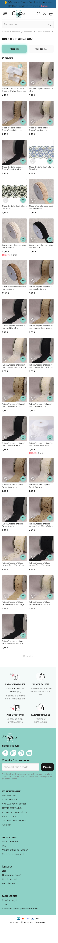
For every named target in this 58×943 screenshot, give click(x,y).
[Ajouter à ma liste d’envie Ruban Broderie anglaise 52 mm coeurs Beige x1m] (5, 398)
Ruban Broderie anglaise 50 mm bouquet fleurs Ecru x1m (14, 366)
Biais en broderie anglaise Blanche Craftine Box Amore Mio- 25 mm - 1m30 (14, 90)
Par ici (44, 6)
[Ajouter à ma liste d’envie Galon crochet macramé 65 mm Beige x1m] (33, 200)
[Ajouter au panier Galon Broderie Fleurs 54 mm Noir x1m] (23, 200)
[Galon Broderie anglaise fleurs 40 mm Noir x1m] (14, 152)
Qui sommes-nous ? (12, 875)
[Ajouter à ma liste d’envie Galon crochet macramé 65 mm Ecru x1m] (5, 239)
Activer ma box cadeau (14, 812)
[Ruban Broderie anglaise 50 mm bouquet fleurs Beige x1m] (41, 311)
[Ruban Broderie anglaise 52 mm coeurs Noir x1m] (14, 428)
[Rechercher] (49, 24)
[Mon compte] (44, 14)
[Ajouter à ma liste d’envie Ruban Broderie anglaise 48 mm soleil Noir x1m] (5, 320)
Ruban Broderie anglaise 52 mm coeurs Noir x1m (13, 444)
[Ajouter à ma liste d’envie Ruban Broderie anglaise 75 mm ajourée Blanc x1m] (33, 437)
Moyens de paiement (13, 854)
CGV (4, 904)
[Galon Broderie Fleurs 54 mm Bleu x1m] (41, 152)
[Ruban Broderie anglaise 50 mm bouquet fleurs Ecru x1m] (14, 350)
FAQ (4, 845)
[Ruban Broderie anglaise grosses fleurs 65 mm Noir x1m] (41, 548)
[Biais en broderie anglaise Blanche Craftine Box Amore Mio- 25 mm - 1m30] (14, 74)
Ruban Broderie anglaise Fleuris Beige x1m (12, 486)
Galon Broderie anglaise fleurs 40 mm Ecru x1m (39, 129)
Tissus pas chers (9, 816)
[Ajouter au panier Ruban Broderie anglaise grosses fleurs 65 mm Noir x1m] (50, 557)
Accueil (5, 32)
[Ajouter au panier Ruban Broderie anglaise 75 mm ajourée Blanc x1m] (50, 437)
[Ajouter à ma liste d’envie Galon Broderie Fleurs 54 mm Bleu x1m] (33, 161)
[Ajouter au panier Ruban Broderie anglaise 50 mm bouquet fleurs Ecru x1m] (23, 359)
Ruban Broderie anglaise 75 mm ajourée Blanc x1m (40, 444)
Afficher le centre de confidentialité (20, 908)
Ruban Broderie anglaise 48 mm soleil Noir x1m (13, 327)
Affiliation (6, 824)
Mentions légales (10, 900)
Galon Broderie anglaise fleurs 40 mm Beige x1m (12, 129)
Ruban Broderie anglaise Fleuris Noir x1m (12, 525)
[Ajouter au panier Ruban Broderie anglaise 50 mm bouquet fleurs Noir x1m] (50, 359)
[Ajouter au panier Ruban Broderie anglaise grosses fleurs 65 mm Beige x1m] (50, 518)
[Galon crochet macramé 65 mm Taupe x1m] (14, 272)
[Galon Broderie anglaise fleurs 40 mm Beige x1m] (14, 113)
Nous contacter (10, 841)
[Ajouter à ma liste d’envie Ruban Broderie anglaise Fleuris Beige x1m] (5, 479)
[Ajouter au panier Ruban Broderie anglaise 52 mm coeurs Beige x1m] (23, 398)
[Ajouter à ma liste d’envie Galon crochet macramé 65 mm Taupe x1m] (5, 281)
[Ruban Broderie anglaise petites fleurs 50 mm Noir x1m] (14, 626)
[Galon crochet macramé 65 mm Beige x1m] (41, 191)
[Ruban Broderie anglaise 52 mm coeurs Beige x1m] (14, 389)
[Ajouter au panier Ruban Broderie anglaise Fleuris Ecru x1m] (50, 479)
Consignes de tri (10, 879)
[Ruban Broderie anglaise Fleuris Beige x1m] (14, 470)
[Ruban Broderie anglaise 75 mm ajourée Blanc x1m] (41, 428)
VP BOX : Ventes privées (14, 803)
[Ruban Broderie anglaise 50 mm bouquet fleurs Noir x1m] (41, 350)
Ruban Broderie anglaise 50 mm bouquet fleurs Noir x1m (41, 366)
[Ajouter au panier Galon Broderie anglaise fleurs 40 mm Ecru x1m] (50, 122)
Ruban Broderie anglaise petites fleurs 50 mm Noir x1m (12, 643)
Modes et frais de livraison (15, 850)
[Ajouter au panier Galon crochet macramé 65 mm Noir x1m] (50, 239)
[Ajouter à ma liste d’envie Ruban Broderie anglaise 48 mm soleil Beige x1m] (33, 281)
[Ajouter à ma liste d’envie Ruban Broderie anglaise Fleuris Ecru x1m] (33, 479)
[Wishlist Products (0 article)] (38, 14)
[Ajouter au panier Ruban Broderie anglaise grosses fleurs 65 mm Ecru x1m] (23, 557)
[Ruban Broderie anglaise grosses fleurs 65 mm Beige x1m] (41, 509)
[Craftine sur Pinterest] (21, 753)
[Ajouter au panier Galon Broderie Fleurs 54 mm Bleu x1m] (50, 161)
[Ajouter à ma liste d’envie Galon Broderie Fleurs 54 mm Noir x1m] (5, 200)
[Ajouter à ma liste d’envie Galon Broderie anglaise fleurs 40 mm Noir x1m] (5, 161)
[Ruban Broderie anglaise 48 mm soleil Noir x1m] (14, 311)
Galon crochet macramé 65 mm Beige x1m (41, 207)
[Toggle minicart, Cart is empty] (51, 14)
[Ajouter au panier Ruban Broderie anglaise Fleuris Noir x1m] (23, 518)
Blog (4, 870)
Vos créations (8, 795)
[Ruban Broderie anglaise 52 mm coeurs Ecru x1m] (41, 389)
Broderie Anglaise (43, 32)
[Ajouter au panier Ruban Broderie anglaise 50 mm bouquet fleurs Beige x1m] (50, 320)
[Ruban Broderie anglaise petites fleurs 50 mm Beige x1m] (14, 587)
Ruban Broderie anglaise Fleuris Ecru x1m (39, 486)
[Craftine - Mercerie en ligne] (18, 14)
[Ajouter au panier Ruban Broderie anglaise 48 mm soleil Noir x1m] (23, 320)
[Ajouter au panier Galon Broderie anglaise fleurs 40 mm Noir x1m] (23, 161)
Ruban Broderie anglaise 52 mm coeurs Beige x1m (13, 405)
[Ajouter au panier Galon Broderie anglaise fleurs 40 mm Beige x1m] (23, 122)
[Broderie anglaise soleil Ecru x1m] (41, 74)
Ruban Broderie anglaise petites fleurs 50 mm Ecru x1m (39, 604)
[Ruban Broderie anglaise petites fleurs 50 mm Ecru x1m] (41, 587)
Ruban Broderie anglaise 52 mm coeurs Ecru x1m (40, 405)
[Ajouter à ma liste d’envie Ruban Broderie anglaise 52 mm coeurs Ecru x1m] (33, 398)
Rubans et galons (25, 32)
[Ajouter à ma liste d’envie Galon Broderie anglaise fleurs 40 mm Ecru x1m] (33, 122)
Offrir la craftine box (12, 808)
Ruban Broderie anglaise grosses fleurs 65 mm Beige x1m (40, 526)
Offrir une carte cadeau (14, 820)
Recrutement (8, 883)
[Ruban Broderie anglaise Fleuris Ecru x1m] (41, 470)
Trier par (39, 49)
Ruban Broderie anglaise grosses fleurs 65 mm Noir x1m (40, 565)
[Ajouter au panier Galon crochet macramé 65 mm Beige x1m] (50, 200)
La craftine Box (9, 799)
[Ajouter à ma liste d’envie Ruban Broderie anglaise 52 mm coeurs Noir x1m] (5, 437)
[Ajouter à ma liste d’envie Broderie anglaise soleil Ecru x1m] (33, 83)
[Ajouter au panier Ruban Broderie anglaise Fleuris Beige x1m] (23, 479)
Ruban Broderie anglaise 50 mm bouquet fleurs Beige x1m (40, 328)
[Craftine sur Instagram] (13, 753)
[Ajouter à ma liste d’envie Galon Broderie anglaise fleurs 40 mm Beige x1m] (5, 122)
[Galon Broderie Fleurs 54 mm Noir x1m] (14, 191)
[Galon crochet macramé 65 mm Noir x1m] (41, 230)
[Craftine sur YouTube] (29, 753)
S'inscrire (47, 767)
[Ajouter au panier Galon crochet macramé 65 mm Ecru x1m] (23, 239)
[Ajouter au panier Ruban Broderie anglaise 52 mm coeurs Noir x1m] (23, 437)
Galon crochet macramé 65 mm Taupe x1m (14, 288)
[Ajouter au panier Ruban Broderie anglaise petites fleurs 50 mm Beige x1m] (23, 596)
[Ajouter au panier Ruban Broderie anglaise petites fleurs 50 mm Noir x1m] (23, 635)
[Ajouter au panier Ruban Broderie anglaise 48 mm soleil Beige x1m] (50, 281)
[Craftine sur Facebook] (5, 753)
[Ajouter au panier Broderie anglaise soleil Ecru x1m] (50, 83)
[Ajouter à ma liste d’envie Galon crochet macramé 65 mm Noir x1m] (33, 239)
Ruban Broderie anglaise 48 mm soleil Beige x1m (40, 288)
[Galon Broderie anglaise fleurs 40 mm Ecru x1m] (41, 113)
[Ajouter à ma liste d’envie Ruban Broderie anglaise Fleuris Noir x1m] (5, 518)
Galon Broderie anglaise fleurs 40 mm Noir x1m (12, 168)
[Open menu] (5, 13)
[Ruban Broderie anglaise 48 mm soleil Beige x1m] (41, 272)
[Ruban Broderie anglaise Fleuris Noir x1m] (14, 509)
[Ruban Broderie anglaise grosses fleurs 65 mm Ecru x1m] (14, 548)
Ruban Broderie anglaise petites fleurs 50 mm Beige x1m (13, 604)
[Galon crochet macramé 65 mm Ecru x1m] (14, 230)
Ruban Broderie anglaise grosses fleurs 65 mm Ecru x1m (13, 565)
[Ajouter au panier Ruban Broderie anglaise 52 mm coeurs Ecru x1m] (50, 398)
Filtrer (12, 49)
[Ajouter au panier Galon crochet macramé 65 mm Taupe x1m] (23, 281)
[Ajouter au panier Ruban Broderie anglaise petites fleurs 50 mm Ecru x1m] (50, 596)
